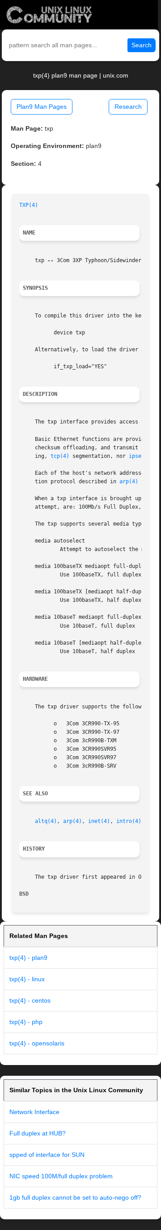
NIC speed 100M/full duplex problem (61, 1176)
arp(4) (128, 481)
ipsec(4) (141, 456)
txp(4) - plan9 (28, 957)
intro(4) (128, 821)
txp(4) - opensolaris (36, 1043)
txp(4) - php (25, 1021)
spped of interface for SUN (47, 1154)
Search (141, 45)
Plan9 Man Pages (42, 106)
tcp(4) (60, 456)
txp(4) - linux (27, 979)
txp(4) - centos (30, 1000)
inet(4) (99, 821)
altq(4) (46, 821)
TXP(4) (28, 205)
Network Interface (34, 1111)
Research (128, 106)
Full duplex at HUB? (37, 1133)
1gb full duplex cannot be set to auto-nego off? (75, 1197)
